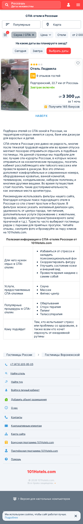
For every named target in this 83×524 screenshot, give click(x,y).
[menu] (78, 5)
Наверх (41, 115)
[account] (68, 5)
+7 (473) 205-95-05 (21, 364)
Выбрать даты (58, 51)
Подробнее (11, 517)
